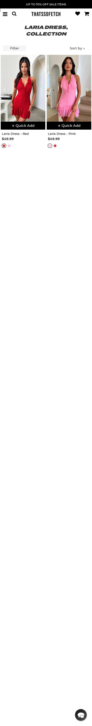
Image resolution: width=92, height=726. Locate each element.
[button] (81, 715)
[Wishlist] (77, 13)
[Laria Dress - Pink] (69, 88)
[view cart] (86, 13)
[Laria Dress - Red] (23, 88)
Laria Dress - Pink (62, 134)
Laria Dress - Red (15, 134)
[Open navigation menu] (5, 13)
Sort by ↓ (77, 48)
